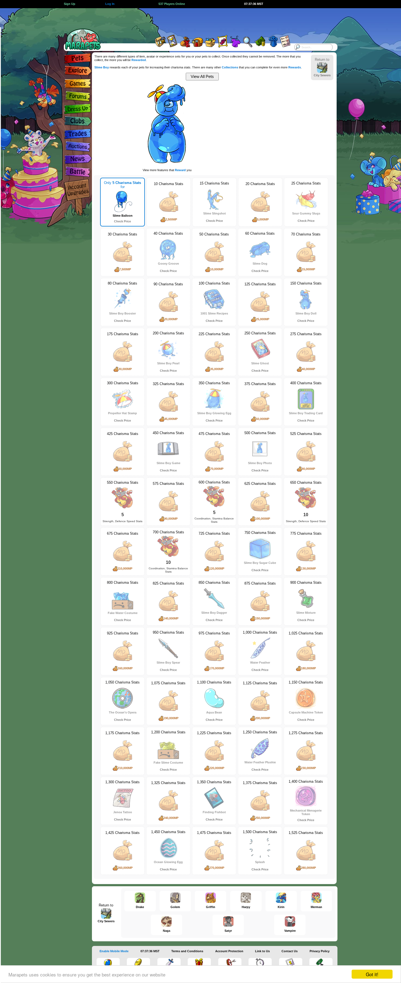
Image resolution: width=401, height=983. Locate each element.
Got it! (372, 974)
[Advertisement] (195, 20)
